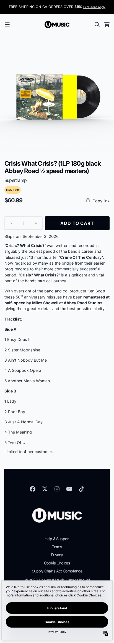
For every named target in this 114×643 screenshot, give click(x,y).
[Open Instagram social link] (57, 489)
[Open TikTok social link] (81, 489)
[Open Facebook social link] (33, 489)
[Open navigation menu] (7, 24)
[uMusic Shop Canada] (57, 24)
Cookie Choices (57, 563)
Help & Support (57, 538)
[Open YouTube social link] (69, 489)
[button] (57, 201)
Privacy (57, 554)
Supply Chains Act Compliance (57, 571)
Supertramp (15, 180)
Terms (57, 546)
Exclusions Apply (94, 7)
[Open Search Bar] (97, 24)
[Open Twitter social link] (45, 489)
